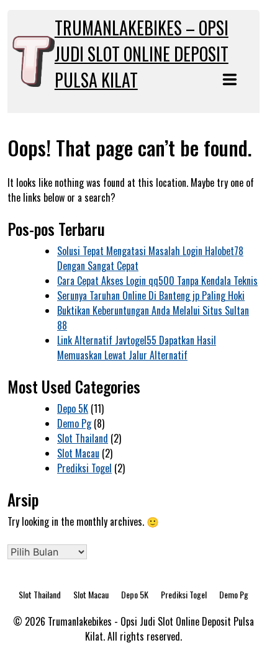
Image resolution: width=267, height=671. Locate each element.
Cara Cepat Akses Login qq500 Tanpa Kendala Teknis (157, 280)
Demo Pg (74, 423)
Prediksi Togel (84, 468)
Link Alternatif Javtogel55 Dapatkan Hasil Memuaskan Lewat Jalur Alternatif (136, 348)
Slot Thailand (82, 438)
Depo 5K (72, 408)
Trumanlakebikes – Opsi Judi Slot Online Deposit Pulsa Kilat (142, 53)
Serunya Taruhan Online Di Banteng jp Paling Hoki (151, 295)
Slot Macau (78, 453)
